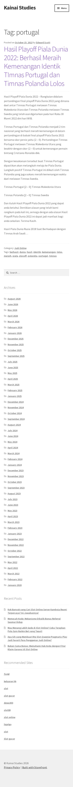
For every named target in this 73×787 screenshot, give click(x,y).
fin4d (7, 674)
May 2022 (12, 562)
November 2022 (16, 545)
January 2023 (15, 533)
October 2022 (15, 550)
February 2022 (15, 579)
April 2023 (13, 516)
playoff (23, 255)
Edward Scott (43, 42)
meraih (7, 255)
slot (6, 688)
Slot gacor (9, 738)
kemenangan (49, 252)
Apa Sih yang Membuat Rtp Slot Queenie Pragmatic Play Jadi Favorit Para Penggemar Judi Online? (37, 638)
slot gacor (9, 695)
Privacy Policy (12, 767)
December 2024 (15, 401)
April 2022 (13, 568)
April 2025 (13, 378)
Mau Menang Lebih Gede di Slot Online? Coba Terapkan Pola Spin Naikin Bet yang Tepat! (36, 629)
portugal (43, 255)
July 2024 (12, 430)
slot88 (7, 710)
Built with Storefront (34, 767)
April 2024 (13, 447)
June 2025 (13, 367)
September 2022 (16, 556)
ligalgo (7, 724)
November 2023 (16, 476)
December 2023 (15, 470)
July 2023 (12, 499)
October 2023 (15, 482)
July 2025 (12, 361)
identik (37, 252)
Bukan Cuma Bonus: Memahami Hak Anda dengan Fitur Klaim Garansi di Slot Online (37, 647)
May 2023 (12, 510)
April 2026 (13, 315)
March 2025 (13, 384)
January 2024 (15, 464)
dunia (23, 252)
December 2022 (15, 539)
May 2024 (12, 441)
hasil (29, 252)
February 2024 (15, 459)
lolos (59, 252)
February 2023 (15, 527)
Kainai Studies (20, 7)
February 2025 (15, 390)
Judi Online (20, 248)
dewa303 (8, 702)
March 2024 (13, 453)
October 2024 (15, 413)
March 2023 (13, 522)
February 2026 (15, 327)
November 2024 (16, 407)
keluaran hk (10, 681)
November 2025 (16, 344)
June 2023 (13, 504)
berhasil (14, 252)
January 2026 (15, 333)
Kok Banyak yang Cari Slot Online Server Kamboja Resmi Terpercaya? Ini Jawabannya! (37, 611)
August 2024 (14, 424)
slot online (9, 717)
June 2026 (13, 304)
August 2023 (14, 493)
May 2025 (12, 373)
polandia (32, 255)
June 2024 (13, 436)
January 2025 (15, 396)
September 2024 (16, 419)
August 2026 (14, 298)
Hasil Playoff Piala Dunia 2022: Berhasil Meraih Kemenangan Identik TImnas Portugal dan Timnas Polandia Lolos (36, 66)
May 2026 (12, 310)
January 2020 (15, 585)
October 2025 (15, 350)
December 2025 (15, 338)
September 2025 (16, 356)
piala (15, 255)
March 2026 (13, 321)
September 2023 (16, 487)
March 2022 (13, 573)
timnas (53, 255)
